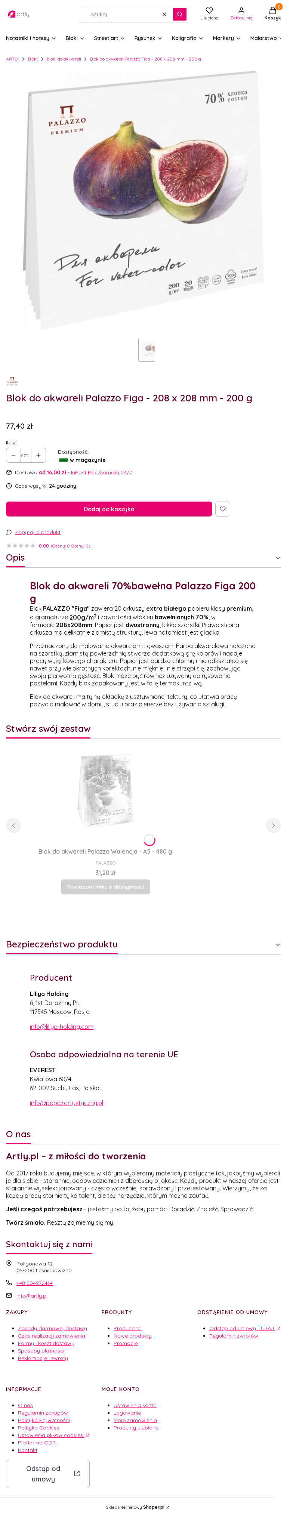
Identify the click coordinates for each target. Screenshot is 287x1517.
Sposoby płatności (41, 1350)
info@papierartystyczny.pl (66, 1103)
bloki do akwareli (64, 59)
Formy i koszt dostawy (46, 1343)
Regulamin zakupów (43, 1412)
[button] (179, 14)
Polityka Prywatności (44, 1420)
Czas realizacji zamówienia (51, 1335)
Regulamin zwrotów (233, 1335)
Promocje (126, 1343)
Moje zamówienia (135, 1420)
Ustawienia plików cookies (51, 1435)
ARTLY (12, 59)
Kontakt (27, 1450)
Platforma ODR (37, 1442)
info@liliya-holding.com (61, 1026)
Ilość (11, 442)
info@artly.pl (31, 1295)
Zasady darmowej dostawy (52, 1328)
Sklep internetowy (135, 1507)
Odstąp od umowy (43, 1473)
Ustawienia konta (135, 1405)
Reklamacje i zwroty (43, 1358)
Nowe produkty (133, 1335)
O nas (25, 1405)
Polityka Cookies (38, 1427)
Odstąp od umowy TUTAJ (242, 1328)
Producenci (128, 1328)
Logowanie (127, 1412)
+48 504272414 (34, 1283)
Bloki (33, 59)
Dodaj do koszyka (109, 509)
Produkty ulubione (136, 1427)
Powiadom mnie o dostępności (105, 887)
